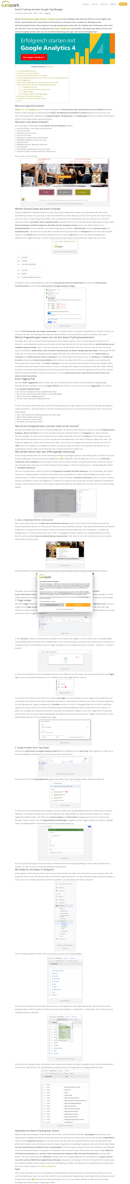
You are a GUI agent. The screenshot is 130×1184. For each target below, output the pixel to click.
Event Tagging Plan (23, 80)
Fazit (19, 101)
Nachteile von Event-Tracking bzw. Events (31, 99)
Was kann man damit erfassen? (27, 73)
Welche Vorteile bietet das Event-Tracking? (31, 76)
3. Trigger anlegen (26, 92)
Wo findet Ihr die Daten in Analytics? (29, 96)
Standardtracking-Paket (47, 1166)
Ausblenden (49, 67)
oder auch (26, 109)
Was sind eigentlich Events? (26, 71)
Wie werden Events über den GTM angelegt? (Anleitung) (36, 85)
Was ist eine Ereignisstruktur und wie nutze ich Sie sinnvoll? (37, 82)
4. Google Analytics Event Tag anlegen (32, 94)
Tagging (47, 13)
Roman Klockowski (25, 13)
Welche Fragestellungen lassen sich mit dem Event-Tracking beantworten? (42, 78)
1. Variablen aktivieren (27, 87)
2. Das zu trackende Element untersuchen (34, 89)
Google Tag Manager (62, 28)
